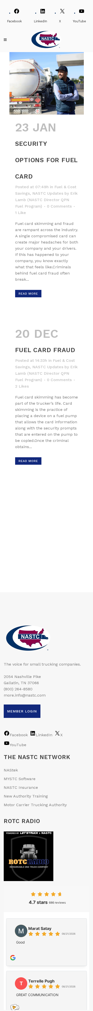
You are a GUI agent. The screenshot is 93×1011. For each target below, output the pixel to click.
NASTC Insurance (21, 787)
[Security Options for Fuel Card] (46, 83)
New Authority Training (26, 796)
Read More (28, 293)
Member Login (22, 711)
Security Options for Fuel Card (46, 160)
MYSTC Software (19, 778)
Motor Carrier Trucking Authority (35, 804)
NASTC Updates (47, 193)
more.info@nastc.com (25, 695)
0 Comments (59, 206)
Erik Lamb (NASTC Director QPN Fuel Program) (46, 200)
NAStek (11, 770)
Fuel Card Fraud (45, 350)
